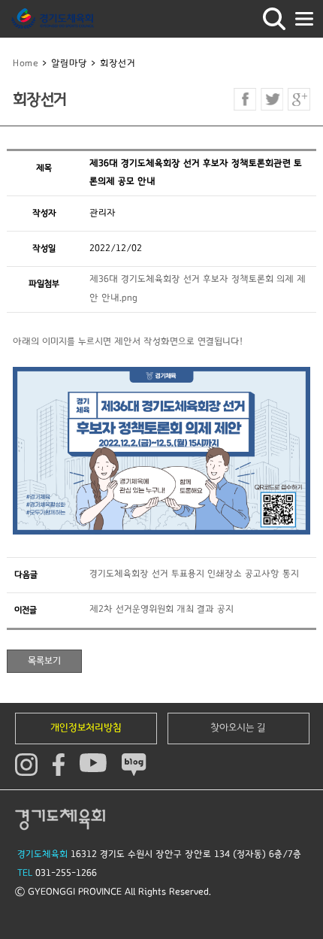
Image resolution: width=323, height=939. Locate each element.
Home (25, 63)
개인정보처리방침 (86, 727)
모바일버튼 (304, 19)
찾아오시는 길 (238, 727)
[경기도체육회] (52, 19)
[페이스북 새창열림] (245, 99)
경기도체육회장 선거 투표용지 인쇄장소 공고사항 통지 (194, 574)
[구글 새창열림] (299, 99)
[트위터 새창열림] (272, 99)
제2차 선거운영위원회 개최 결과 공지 (161, 609)
